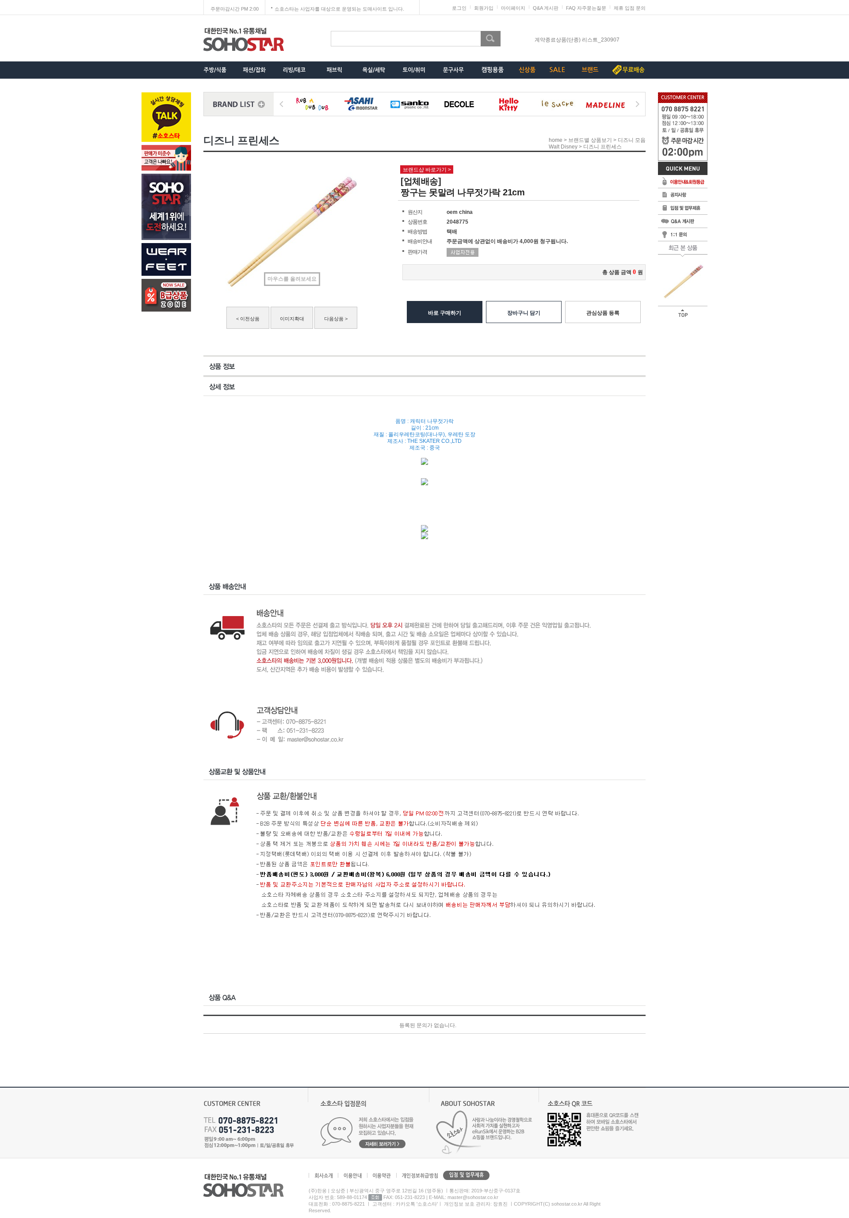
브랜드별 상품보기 (590, 140)
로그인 (459, 8)
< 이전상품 (248, 318)
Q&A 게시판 (545, 8)
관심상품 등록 (603, 313)
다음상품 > (336, 318)
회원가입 (483, 8)
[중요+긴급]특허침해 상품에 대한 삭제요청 (577, 40)
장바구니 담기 (523, 313)
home (555, 140)
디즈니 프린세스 (602, 147)
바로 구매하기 (444, 313)
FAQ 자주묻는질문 (586, 8)
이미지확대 (292, 318)
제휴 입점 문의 (630, 8)
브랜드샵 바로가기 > (427, 170)
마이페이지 (513, 8)
